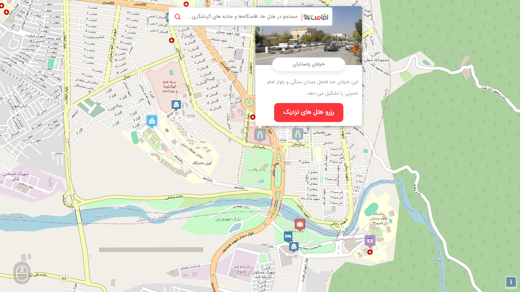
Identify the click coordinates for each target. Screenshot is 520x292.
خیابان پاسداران (309, 64)
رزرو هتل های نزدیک (309, 112)
